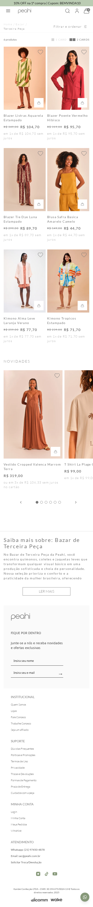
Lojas (14, 711)
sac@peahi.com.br (29, 856)
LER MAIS (46, 591)
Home (8, 24)
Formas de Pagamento (23, 780)
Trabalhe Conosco (21, 723)
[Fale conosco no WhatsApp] (84, 897)
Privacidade (18, 767)
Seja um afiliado (19, 729)
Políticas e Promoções (23, 755)
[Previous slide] (20, 502)
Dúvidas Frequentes (22, 748)
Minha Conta (18, 818)
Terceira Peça (14, 28)
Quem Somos (18, 704)
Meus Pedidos (19, 824)
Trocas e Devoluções (22, 774)
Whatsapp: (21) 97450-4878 (28, 849)
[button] (37, 502)
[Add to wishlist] (40, 52)
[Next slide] (75, 502)
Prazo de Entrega (20, 786)
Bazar (20, 24)
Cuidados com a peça (22, 793)
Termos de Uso (19, 761)
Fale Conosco (18, 717)
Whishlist (16, 830)
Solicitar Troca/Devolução (26, 862)
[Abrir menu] (8, 10)
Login (14, 811)
